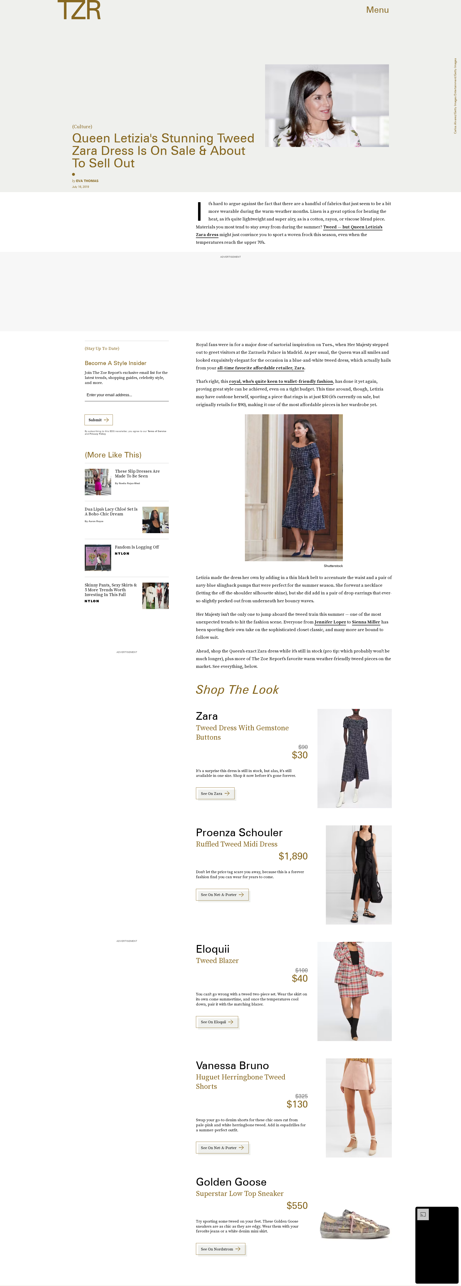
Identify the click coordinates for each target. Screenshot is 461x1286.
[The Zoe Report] (79, 9)
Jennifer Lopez (330, 622)
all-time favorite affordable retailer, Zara (260, 368)
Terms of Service (157, 431)
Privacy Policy (98, 433)
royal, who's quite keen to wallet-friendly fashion (281, 381)
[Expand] (421, 1211)
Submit (95, 419)
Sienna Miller (366, 622)
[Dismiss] (453, 1211)
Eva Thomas (87, 181)
